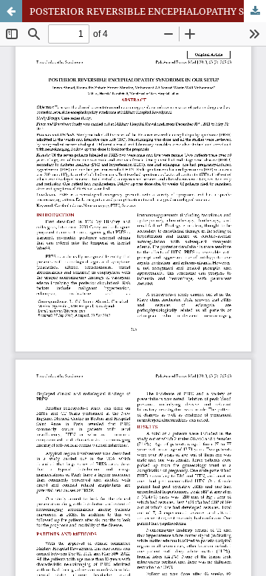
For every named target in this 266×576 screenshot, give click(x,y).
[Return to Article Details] (11, 11)
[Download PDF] (255, 11)
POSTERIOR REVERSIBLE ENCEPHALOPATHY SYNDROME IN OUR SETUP (148, 11)
